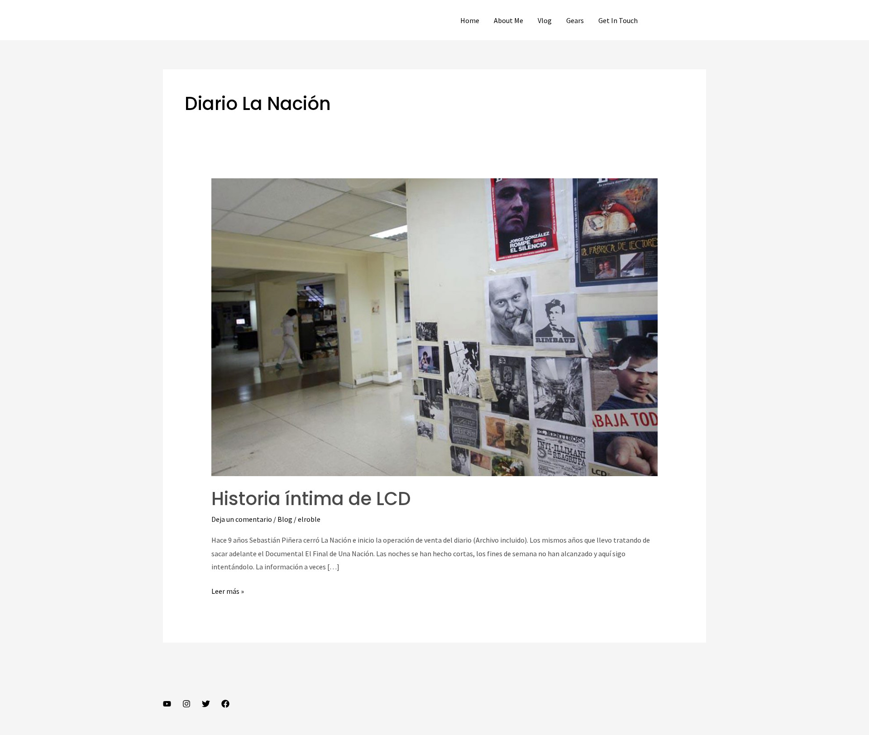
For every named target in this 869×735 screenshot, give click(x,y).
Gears (575, 20)
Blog (284, 519)
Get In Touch (618, 20)
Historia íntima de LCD (311, 498)
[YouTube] (167, 704)
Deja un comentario (241, 519)
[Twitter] (206, 704)
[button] (680, 20)
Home (469, 20)
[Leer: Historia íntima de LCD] (434, 326)
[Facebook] (225, 704)
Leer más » (227, 590)
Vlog (545, 20)
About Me (508, 20)
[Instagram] (186, 704)
